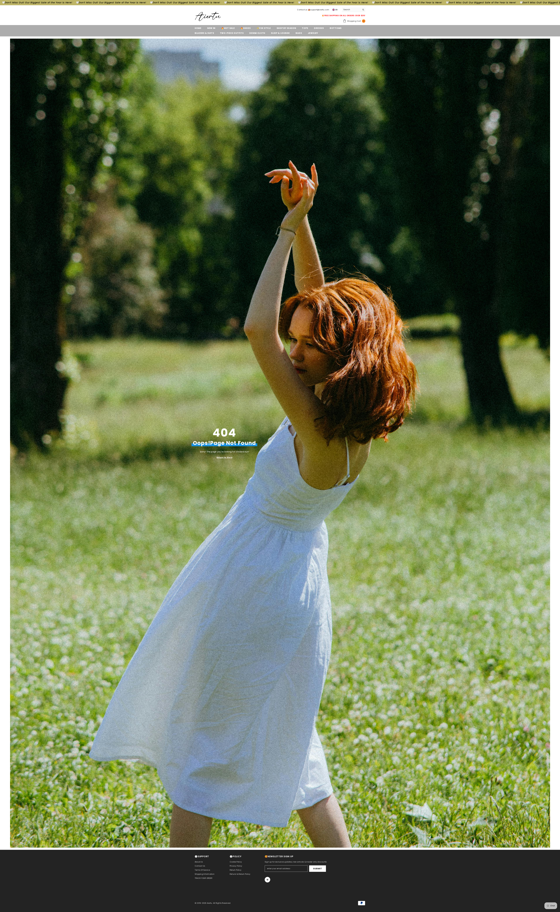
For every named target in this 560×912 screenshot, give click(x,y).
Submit (317, 868)
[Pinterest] (267, 879)
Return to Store (224, 457)
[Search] (353, 9)
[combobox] (351, 9)
